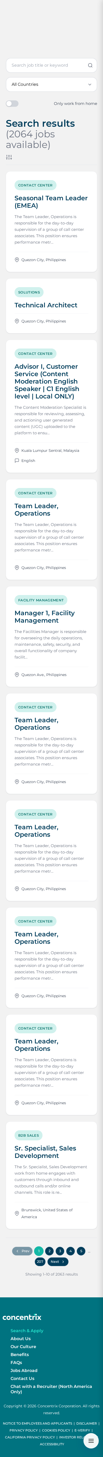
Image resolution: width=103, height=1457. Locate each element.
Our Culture (23, 1346)
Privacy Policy (24, 1430)
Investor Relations (77, 1437)
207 (40, 1261)
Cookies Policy (56, 1430)
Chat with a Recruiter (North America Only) (51, 1389)
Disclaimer (86, 1423)
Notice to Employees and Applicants (37, 1423)
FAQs (16, 1362)
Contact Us (22, 1378)
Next (55, 1261)
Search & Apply (27, 1330)
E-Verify (82, 1430)
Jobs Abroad (24, 1370)
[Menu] (91, 1440)
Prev (25, 1251)
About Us (21, 1338)
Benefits (20, 1354)
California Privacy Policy (30, 1437)
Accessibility (52, 1444)
